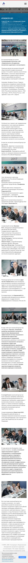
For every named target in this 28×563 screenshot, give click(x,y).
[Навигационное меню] (25, 4)
